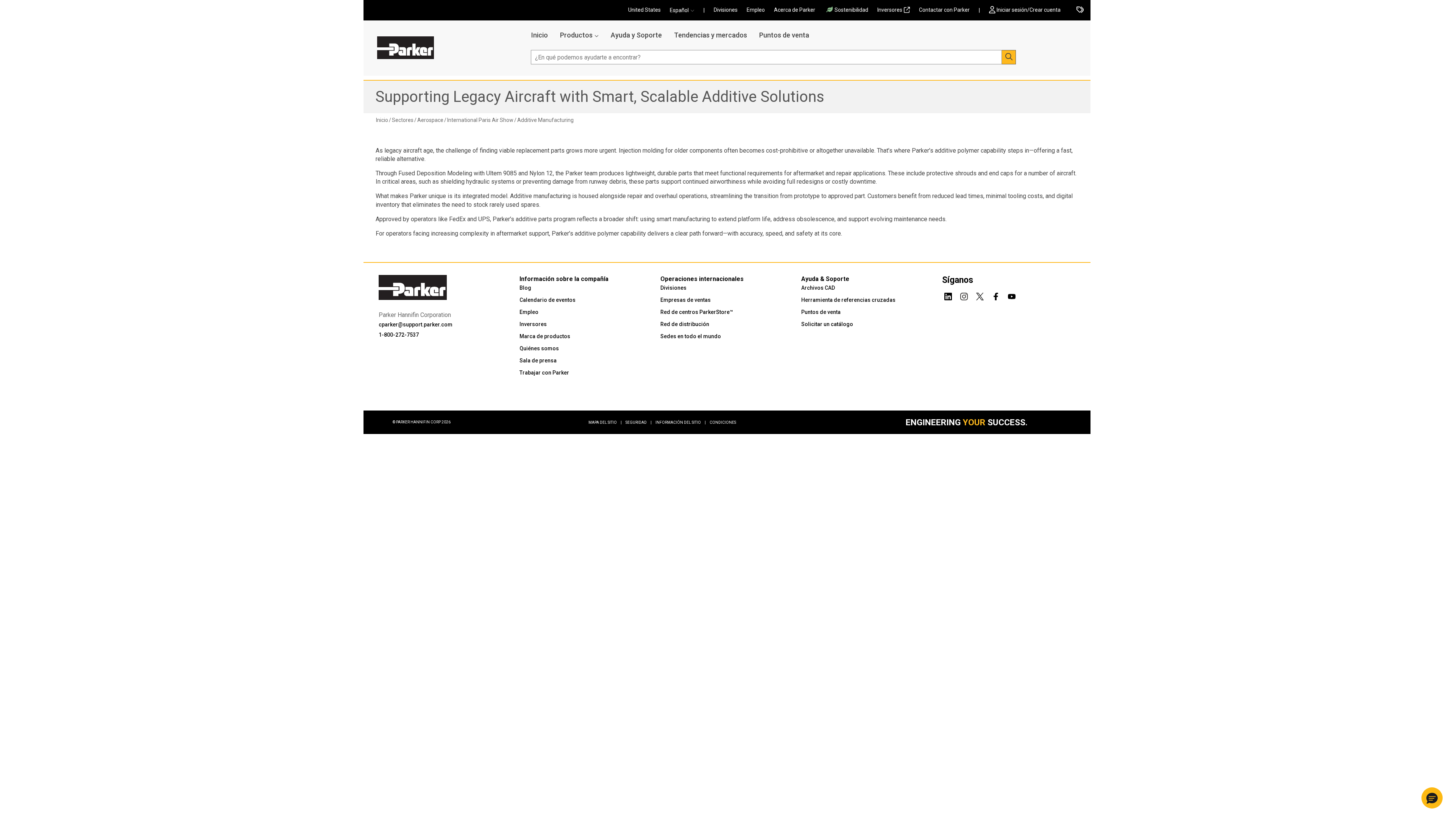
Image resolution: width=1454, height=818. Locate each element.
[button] (684, 10)
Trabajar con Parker (544, 373)
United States (644, 10)
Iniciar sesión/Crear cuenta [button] (1029, 10)
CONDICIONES (723, 422)
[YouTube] (1012, 295)
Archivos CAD (818, 288)
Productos (576, 35)
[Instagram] (964, 295)
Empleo (756, 10)
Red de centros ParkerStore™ (696, 312)
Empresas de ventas (685, 300)
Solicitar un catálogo (827, 324)
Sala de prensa (538, 360)
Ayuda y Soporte (636, 35)
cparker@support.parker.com (415, 325)
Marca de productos (545, 336)
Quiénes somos (539, 348)
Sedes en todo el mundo (690, 336)
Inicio (539, 35)
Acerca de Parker (794, 10)
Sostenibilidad (851, 10)
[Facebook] (996, 295)
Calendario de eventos (548, 300)
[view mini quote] (1080, 10)
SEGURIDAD (639, 422)
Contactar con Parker (944, 10)
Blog (525, 288)
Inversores (889, 10)
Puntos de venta (784, 35)
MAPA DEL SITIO (605, 422)
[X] (980, 295)
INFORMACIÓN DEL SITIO (680, 422)
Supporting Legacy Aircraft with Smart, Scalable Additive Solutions (599, 97)
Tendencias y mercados (710, 35)
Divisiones (726, 10)
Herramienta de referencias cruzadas (848, 300)
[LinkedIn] (948, 295)
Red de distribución (684, 324)
